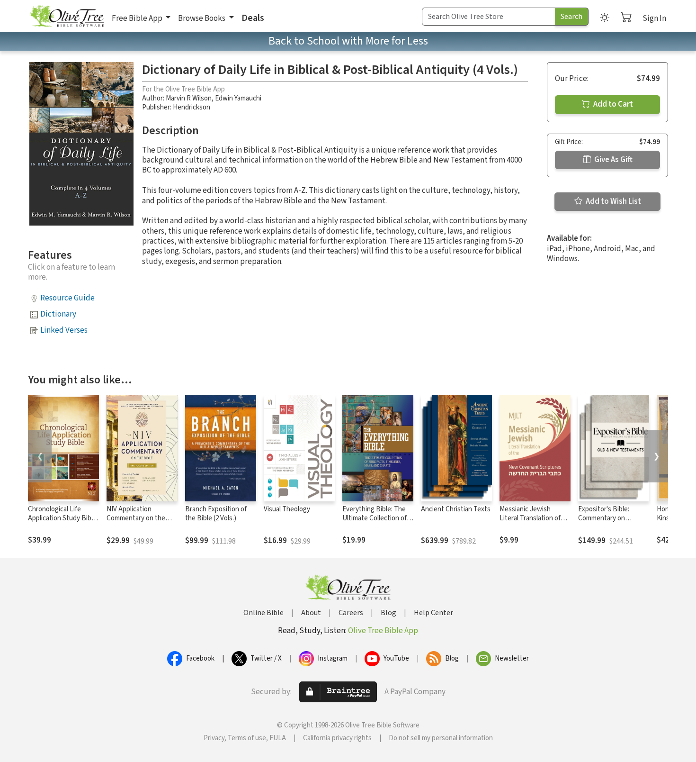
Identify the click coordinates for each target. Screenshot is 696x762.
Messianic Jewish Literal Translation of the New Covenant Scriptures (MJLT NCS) (533, 522)
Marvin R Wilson (189, 98)
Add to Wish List (612, 201)
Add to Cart (612, 104)
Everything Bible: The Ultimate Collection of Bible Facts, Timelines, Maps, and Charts (375, 522)
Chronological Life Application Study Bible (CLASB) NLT (62, 518)
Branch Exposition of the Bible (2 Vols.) (216, 513)
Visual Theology (287, 509)
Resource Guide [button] (67, 298)
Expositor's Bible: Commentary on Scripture (603, 518)
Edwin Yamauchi (238, 98)
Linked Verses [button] (64, 330)
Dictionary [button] (58, 314)
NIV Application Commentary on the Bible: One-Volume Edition (136, 522)
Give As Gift (613, 159)
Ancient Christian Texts (456, 509)
